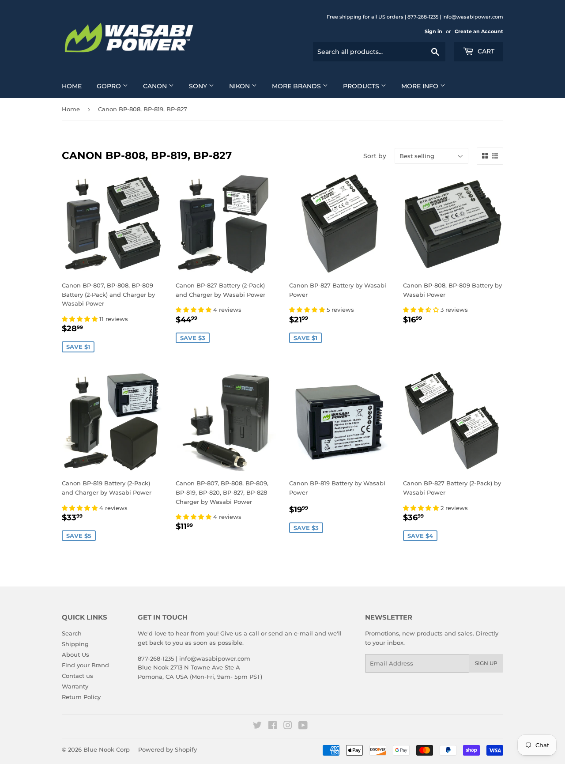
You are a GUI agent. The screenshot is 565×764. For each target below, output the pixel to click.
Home (72, 86)
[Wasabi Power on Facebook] (272, 726)
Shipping (75, 643)
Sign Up (486, 663)
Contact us (77, 675)
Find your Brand (85, 665)
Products (362, 86)
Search (72, 633)
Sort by (374, 156)
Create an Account (479, 31)
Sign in (433, 31)
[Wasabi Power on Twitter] (257, 726)
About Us (75, 654)
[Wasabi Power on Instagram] (287, 726)
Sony (199, 86)
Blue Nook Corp (106, 749)
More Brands (297, 86)
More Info (420, 86)
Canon (156, 86)
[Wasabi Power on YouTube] (303, 726)
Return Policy (81, 696)
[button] (80, 318)
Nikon (240, 86)
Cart (485, 51)
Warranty (75, 686)
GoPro (110, 86)
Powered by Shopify (167, 749)
